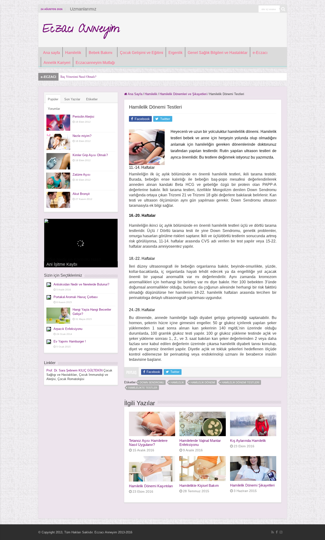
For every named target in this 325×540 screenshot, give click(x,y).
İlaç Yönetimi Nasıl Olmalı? (78, 76)
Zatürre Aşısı (81, 174)
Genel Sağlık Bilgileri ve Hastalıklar (217, 53)
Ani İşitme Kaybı (61, 264)
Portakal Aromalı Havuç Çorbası (76, 297)
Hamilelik (73, 53)
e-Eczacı (260, 53)
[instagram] (281, 532)
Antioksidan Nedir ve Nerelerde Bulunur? (81, 284)
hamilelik (177, 382)
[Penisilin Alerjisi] (58, 123)
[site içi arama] (283, 9)
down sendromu (152, 382)
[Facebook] (276, 532)
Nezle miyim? (82, 136)
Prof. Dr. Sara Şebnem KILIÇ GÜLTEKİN (74, 370)
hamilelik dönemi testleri (240, 382)
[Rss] (272, 532)
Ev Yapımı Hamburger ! (70, 341)
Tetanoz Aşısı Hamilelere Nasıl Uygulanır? (148, 443)
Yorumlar (54, 109)
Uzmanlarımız (83, 9)
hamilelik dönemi (203, 382)
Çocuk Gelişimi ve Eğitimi (141, 53)
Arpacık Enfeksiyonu (68, 329)
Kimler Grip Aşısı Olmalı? (90, 155)
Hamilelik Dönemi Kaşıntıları (151, 486)
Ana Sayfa (134, 94)
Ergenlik (175, 53)
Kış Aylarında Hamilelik (248, 441)
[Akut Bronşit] (58, 200)
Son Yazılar (72, 99)
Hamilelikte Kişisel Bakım (199, 485)
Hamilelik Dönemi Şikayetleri (252, 485)
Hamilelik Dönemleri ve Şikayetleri (183, 94)
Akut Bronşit (81, 194)
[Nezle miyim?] (58, 142)
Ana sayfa (51, 53)
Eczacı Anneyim (81, 30)
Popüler (53, 99)
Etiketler (92, 99)
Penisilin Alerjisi (83, 116)
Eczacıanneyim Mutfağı (95, 63)
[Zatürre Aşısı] (58, 181)
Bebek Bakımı (100, 53)
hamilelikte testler (142, 387)
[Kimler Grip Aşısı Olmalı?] (58, 161)
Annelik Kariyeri (57, 63)
